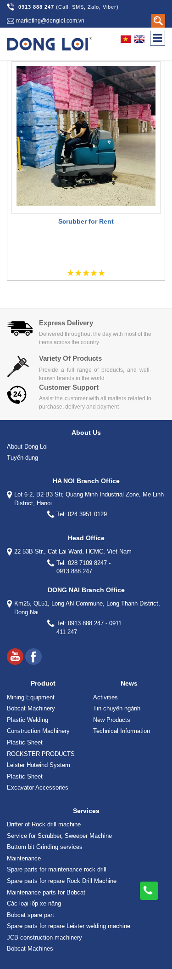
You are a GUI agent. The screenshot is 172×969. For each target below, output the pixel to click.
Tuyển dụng (22, 457)
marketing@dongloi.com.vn (50, 20)
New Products (111, 719)
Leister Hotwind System (38, 764)
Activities (105, 697)
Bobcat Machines (30, 948)
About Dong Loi (27, 446)
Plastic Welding (27, 719)
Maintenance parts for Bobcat (46, 892)
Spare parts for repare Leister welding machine (68, 926)
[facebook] (33, 656)
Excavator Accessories (37, 787)
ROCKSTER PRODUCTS (41, 753)
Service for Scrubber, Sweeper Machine (59, 835)
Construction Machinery (38, 730)
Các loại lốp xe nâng (34, 903)
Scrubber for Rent (86, 221)
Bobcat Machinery (31, 708)
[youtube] (15, 656)
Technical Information (121, 730)
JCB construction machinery (44, 937)
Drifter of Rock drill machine (44, 824)
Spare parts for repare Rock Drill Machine (62, 880)
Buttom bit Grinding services (45, 846)
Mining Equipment (31, 697)
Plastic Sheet (25, 742)
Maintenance (24, 858)
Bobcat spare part (30, 914)
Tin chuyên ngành (116, 708)
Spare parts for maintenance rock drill (56, 869)
